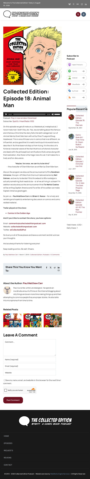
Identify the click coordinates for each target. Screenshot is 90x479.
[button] (5, 320)
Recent (80, 109)
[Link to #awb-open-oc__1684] (83, 14)
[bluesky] (70, 4)
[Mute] (53, 114)
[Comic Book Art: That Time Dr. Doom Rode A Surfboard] (71, 135)
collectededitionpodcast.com (24, 226)
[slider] (57, 114)
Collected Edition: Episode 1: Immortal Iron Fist (80, 161)
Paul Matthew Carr (11, 255)
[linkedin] (86, 4)
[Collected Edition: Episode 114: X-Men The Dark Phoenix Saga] (71, 176)
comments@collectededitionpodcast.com (27, 223)
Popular (71, 109)
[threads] (73, 4)
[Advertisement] (78, 37)
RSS (32, 121)
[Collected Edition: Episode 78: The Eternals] (71, 116)
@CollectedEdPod (18, 230)
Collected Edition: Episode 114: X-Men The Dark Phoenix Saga (80, 183)
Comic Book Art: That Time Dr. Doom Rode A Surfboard (80, 141)
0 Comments (55, 255)
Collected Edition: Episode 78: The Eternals (80, 120)
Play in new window (19, 118)
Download (32, 118)
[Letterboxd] (77, 4)
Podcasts (46, 255)
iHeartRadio (24, 121)
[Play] (6, 114)
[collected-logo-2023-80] (21, 11)
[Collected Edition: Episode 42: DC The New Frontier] (71, 200)
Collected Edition (36, 255)
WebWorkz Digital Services (59, 474)
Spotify (16, 121)
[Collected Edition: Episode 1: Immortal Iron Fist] (71, 157)
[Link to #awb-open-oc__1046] (78, 14)
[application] (32, 114)
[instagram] (82, 4)
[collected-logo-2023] (45, 415)
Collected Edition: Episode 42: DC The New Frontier (80, 206)
